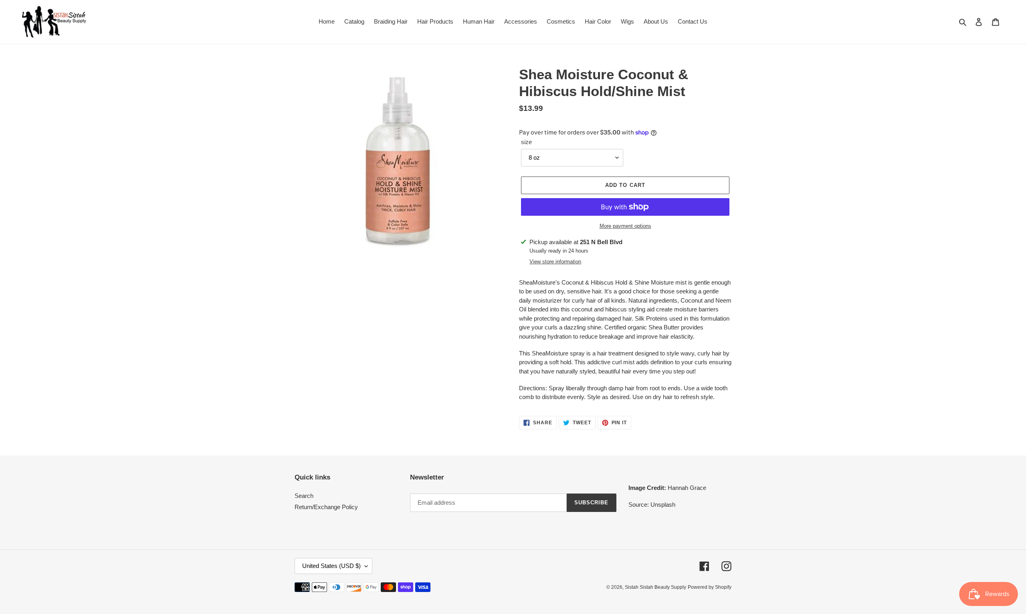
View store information (555, 262)
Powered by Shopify (709, 587)
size (526, 141)
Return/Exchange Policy (326, 507)
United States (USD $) (331, 565)
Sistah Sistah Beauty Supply (655, 587)
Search (304, 495)
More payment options (625, 226)
